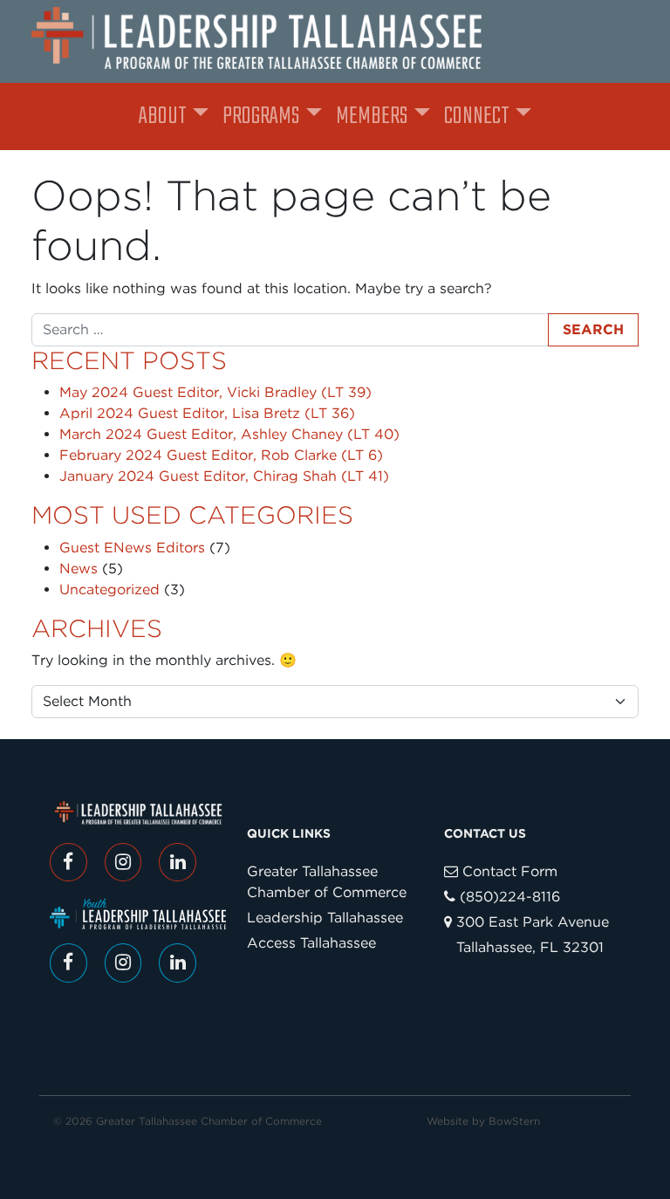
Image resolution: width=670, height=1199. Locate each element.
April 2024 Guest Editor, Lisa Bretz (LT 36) (207, 413)
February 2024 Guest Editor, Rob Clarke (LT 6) (221, 455)
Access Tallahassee (311, 943)
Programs (260, 116)
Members (371, 116)
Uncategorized (109, 589)
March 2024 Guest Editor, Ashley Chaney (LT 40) (229, 434)
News (78, 568)
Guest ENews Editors (132, 547)
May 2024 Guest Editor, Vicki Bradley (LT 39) (215, 392)
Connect (476, 116)
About (163, 116)
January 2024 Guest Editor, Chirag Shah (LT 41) (224, 476)
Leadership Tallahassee (325, 917)
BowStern (514, 1120)
